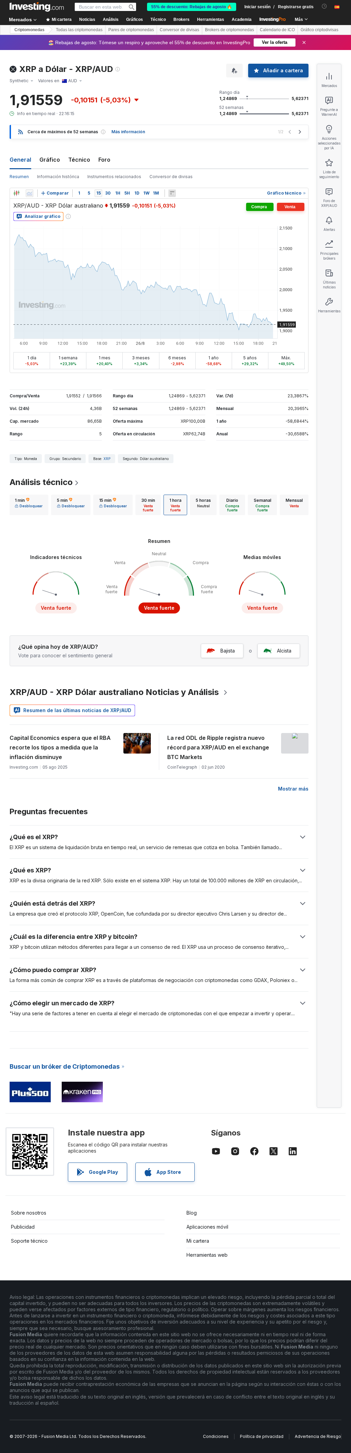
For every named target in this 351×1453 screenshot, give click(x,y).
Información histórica (58, 176)
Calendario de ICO (277, 29)
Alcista (284, 651)
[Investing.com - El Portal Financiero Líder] (37, 7)
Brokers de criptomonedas (229, 29)
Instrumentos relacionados (114, 176)
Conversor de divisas (179, 29)
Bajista (227, 651)
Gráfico (49, 159)
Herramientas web (207, 1255)
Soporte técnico (29, 1241)
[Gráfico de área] (29, 193)
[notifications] (324, 6)
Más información (128, 131)
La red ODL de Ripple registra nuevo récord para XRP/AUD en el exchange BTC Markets (218, 747)
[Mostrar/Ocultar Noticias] (172, 193)
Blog (191, 1213)
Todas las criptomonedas (79, 29)
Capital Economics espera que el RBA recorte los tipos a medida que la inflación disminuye (60, 747)
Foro (104, 159)
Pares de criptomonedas (131, 29)
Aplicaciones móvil (207, 1227)
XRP (107, 459)
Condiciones (216, 1436)
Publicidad (23, 1227)
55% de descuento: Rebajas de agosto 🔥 (191, 6)
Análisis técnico (41, 482)
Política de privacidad (261, 1436)
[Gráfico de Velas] (16, 193)
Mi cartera (197, 1241)
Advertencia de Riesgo (318, 1436)
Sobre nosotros (28, 1213)
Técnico (79, 159)
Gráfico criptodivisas (319, 29)
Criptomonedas (29, 29)
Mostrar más (293, 789)
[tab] (28, 505)
